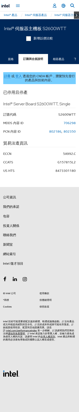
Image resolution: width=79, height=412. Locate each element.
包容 (6, 216)
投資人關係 (11, 226)
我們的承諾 (11, 207)
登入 (18, 76)
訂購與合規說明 (33, 59)
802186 (55, 132)
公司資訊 (9, 197)
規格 (11, 59)
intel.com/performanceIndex (21, 330)
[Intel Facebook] (4, 279)
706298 (70, 123)
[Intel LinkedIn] (15, 279)
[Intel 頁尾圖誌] (11, 373)
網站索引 (9, 254)
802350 (70, 132)
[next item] (76, 15)
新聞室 (8, 245)
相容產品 (58, 59)
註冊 (7, 76)
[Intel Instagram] (24, 279)
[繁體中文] (63, 5)
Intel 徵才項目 (13, 264)
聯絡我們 (9, 235)
